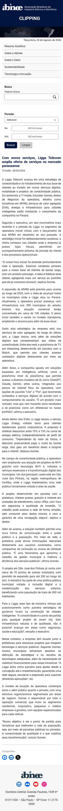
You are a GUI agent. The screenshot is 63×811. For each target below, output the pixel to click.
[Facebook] (5, 757)
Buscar (11, 145)
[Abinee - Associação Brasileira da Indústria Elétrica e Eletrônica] (31, 774)
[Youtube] (36, 784)
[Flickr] (27, 784)
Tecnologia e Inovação (18, 74)
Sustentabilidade (15, 67)
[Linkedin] (12, 757)
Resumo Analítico (15, 46)
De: (6, 128)
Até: (7, 136)
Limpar (26, 145)
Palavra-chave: (12, 91)
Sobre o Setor (12, 60)
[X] (18, 757)
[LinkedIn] (19, 784)
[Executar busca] (54, 97)
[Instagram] (44, 784)
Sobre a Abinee (13, 53)
